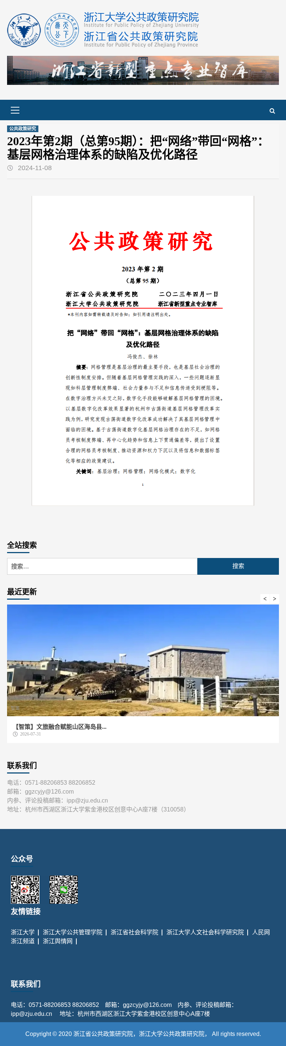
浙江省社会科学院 (134, 932)
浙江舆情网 (58, 941)
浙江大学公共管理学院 (72, 932)
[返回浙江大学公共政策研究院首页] (103, 29)
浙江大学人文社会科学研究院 (205, 932)
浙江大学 (23, 932)
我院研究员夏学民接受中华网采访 (133, 727)
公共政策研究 (22, 128)
